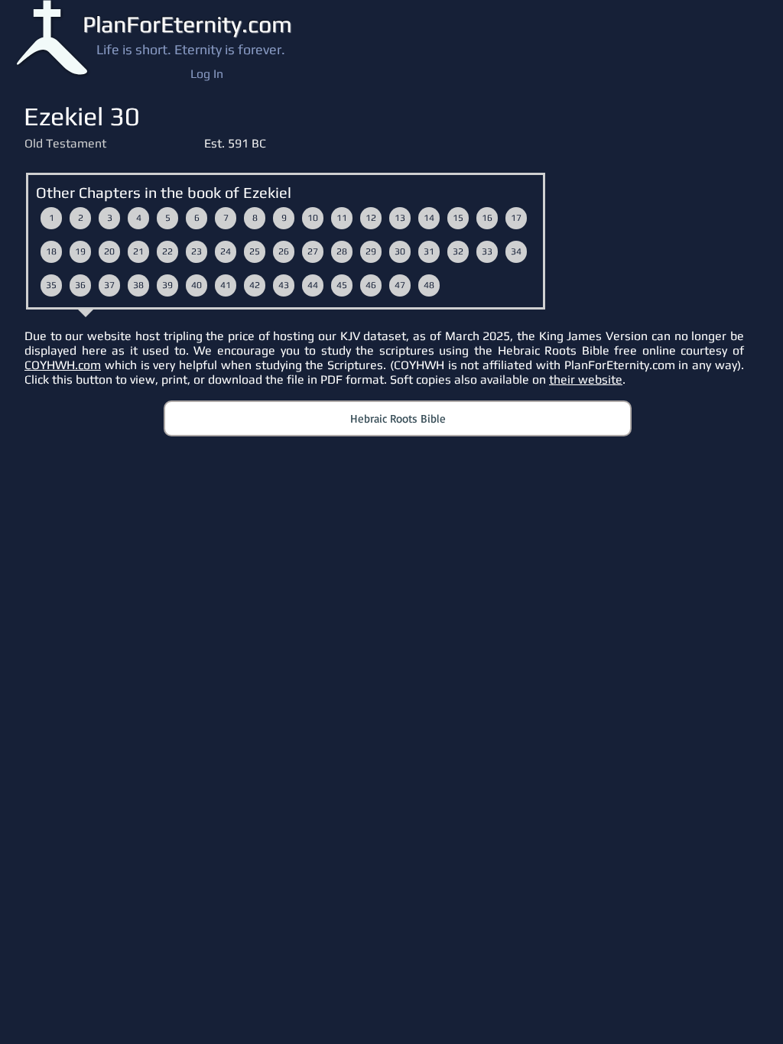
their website (585, 379)
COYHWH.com (62, 365)
